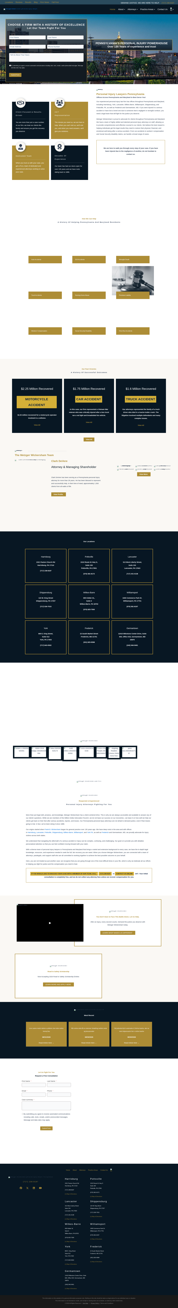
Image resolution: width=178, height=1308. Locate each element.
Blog (36, 2)
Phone (49, 1091)
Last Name (51, 1081)
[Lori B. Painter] (125, 469)
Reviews (19, 2)
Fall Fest (55, 2)
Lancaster (40, 832)
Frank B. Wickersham (53, 829)
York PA (90, 832)
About (120, 9)
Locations (9, 2)
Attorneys (132, 9)
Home (112, 9)
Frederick (105, 832)
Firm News (44, 2)
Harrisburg (32, 832)
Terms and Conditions (106, 1303)
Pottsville (48, 832)
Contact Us (163, 9)
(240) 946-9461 (132, 645)
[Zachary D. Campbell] (162, 466)
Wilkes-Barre (68, 832)
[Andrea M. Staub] (144, 466)
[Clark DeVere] (125, 466)
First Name (26, 1081)
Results (28, 2)
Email (24, 1091)
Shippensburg (57, 832)
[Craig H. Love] (162, 469)
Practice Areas (146, 9)
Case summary (27, 1100)
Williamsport (78, 832)
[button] (124, 9)
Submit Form (15, 75)
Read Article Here (46, 1043)
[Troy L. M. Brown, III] (144, 469)
